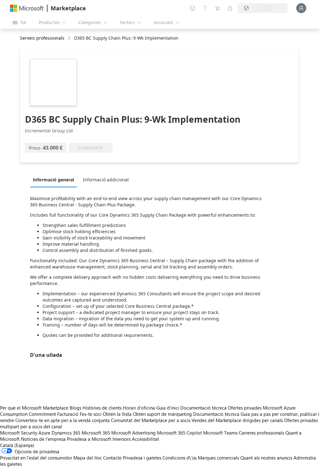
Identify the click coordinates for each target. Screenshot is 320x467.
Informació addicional (106, 180)
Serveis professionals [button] (42, 38)
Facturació (67, 414)
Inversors (121, 439)
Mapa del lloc (87, 458)
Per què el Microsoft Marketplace (34, 408)
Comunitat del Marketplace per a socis (150, 420)
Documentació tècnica (203, 408)
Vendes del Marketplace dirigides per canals (237, 420)
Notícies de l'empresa (43, 439)
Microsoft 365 (96, 433)
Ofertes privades (245, 408)
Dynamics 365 (66, 433)
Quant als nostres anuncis (266, 458)
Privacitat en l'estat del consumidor (36, 458)
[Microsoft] (27, 8)
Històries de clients (102, 408)
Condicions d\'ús (179, 458)
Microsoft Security (18, 433)
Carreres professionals (261, 433)
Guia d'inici (167, 408)
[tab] (55, 179)
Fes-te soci (91, 414)
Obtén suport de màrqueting (162, 414)
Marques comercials (218, 458)
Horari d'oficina (139, 408)
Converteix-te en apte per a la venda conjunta (62, 420)
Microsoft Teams (220, 433)
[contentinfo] (70, 38)
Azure (44, 433)
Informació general (53, 180)
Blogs (75, 408)
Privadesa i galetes (142, 458)
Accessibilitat (145, 439)
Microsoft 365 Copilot (179, 433)
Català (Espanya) (17, 445)
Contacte (112, 458)
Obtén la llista (117, 414)
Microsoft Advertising (133, 433)
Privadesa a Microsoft (89, 439)
